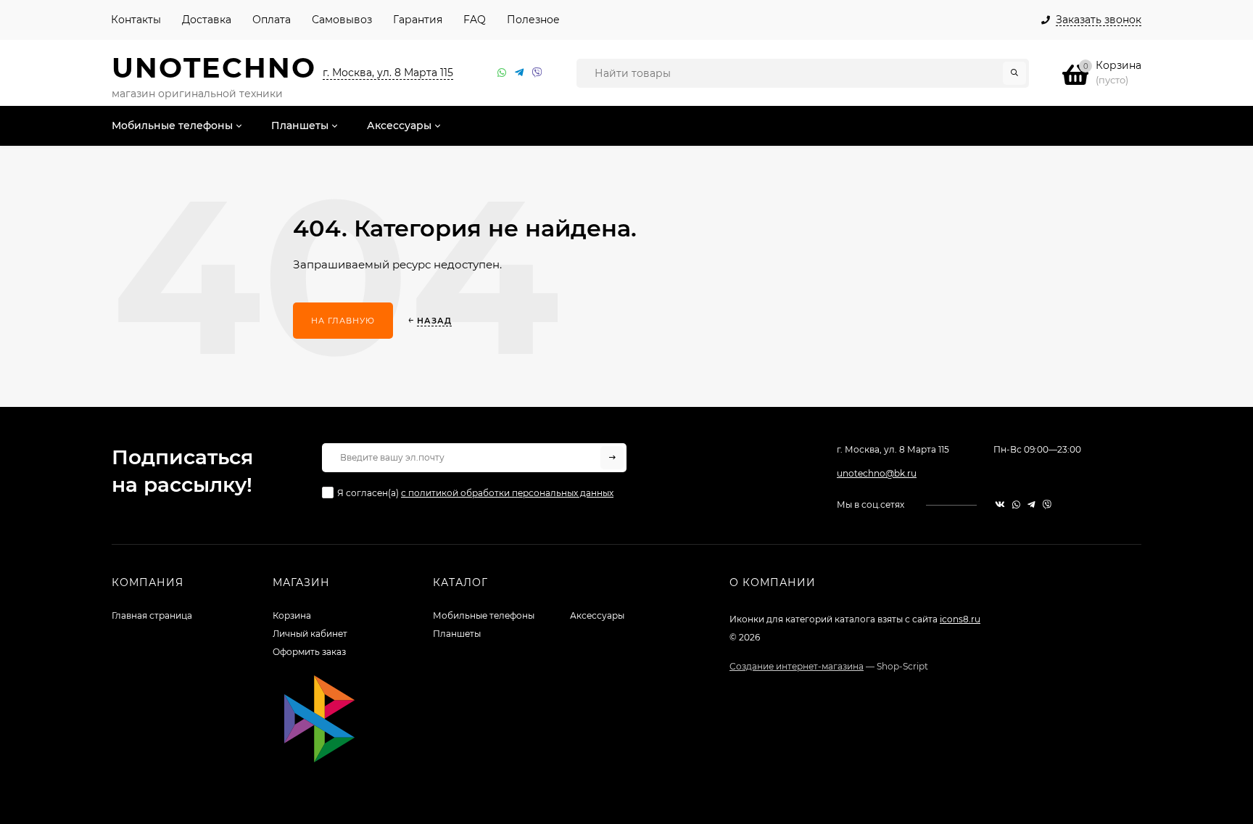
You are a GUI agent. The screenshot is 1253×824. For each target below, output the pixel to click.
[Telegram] (520, 73)
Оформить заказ (309, 651)
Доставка (206, 19)
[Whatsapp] (502, 73)
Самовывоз (342, 19)
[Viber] (537, 73)
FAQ (474, 19)
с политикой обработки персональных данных (507, 492)
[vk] (1000, 504)
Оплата (271, 19)
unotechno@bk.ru (877, 473)
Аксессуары (597, 615)
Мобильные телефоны (483, 615)
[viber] (1047, 504)
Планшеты (457, 633)
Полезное (533, 19)
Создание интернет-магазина (796, 666)
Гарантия (417, 19)
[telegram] (1031, 504)
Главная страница (152, 615)
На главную (343, 321)
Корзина (292, 615)
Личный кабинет (310, 633)
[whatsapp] (1016, 504)
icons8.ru (960, 619)
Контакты (136, 19)
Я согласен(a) (475, 492)
